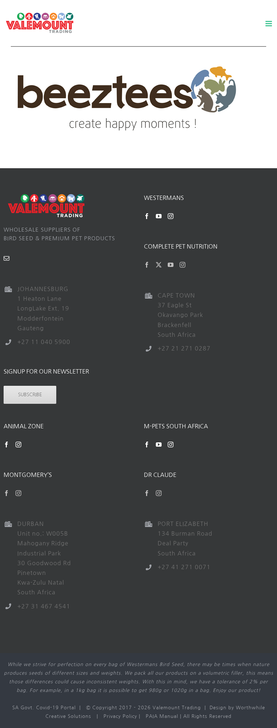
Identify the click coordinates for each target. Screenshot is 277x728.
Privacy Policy (120, 716)
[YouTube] (159, 216)
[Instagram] (171, 216)
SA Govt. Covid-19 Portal (44, 707)
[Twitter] (159, 265)
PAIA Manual (162, 716)
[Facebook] (147, 216)
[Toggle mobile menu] (269, 23)
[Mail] (7, 258)
